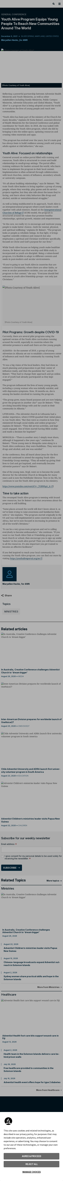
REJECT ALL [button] (31, 1164)
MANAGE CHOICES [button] (31, 1171)
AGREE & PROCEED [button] (31, 1156)
